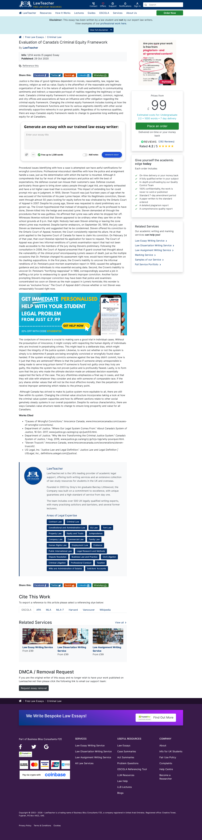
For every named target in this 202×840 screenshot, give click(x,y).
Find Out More (162, 717)
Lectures (79, 12)
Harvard (73, 609)
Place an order (157, 126)
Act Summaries (125, 757)
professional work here (113, 23)
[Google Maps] (46, 746)
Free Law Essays (34, 37)
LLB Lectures (124, 786)
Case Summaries (126, 751)
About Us (131, 12)
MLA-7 (60, 609)
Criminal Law (54, 37)
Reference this (31, 65)
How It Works (62, 12)
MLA (48, 609)
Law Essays (123, 745)
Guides (91, 12)
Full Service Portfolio (147, 264)
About (162, 745)
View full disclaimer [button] (99, 30)
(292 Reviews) (166, 141)
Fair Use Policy (167, 757)
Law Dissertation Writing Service (153, 245)
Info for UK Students (170, 751)
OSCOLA (104, 12)
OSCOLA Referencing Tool (132, 769)
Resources (45, 12)
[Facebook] (21, 746)
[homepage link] (20, 37)
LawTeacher (29, 12)
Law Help (122, 781)
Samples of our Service (148, 259)
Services (117, 12)
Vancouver (89, 609)
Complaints (165, 763)
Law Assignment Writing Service (153, 250)
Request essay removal (34, 688)
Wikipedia (105, 609)
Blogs (120, 792)
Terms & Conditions (42, 825)
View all (120, 622)
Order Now (170, 12)
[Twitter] (34, 746)
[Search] (145, 4)
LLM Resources (125, 775)
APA (38, 609)
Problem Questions (127, 763)
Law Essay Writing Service (150, 240)
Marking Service (144, 254)
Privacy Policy (25, 825)
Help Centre (166, 769)
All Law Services (84, 763)
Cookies (57, 825)
